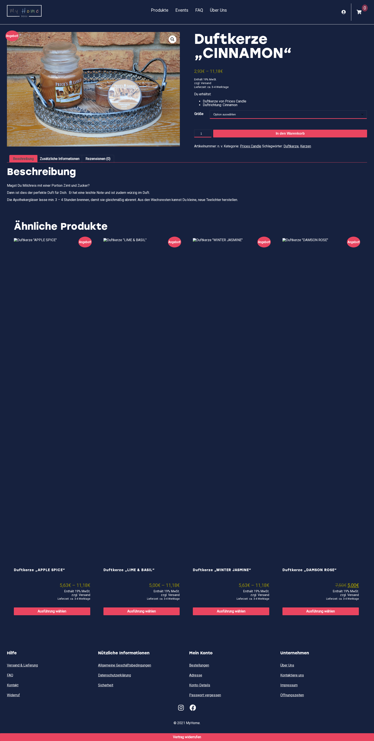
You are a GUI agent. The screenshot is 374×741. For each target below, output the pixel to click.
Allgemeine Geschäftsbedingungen (124, 665)
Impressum (289, 685)
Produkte (159, 10)
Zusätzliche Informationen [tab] (59, 159)
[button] (172, 39)
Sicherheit (105, 685)
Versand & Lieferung (22, 665)
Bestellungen (199, 665)
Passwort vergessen (205, 695)
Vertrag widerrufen (187, 737)
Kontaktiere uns (292, 675)
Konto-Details (199, 685)
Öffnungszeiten (292, 695)
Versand (206, 83)
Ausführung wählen (52, 611)
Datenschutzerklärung (114, 675)
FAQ (199, 10)
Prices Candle (250, 146)
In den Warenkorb (290, 133)
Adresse (195, 675)
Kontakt (12, 685)
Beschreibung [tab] (23, 159)
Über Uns (218, 10)
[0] (359, 12)
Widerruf (13, 695)
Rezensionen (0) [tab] (97, 159)
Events (181, 10)
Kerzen (305, 146)
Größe (198, 114)
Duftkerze (291, 146)
